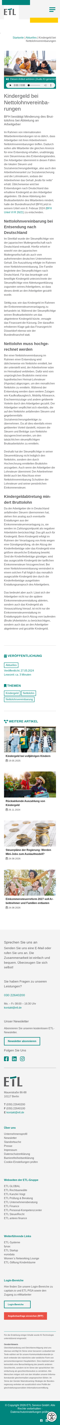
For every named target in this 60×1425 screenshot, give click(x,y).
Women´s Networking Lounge (21, 1258)
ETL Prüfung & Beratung (18, 1198)
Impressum (10, 1150)
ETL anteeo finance (15, 1218)
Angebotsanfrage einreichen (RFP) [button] (25, 1316)
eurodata (9, 1254)
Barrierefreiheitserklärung (19, 1158)
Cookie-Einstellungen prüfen (21, 1162)
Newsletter (10, 1138)
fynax (7, 1246)
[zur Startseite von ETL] (10, 11)
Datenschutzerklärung (17, 1154)
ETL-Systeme (12, 1242)
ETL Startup (11, 1250)
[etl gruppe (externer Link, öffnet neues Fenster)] (14, 1059)
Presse (8, 1146)
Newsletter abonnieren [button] (22, 1041)
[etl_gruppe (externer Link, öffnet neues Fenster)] (22, 1059)
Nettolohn (28, 693)
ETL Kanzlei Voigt (14, 1194)
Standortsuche (12, 1142)
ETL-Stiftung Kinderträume (20, 1262)
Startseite (18, 37)
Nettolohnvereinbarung (19, 699)
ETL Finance (11, 1206)
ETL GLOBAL (12, 1186)
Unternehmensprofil (15, 1134)
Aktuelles (31, 37)
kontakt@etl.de (13, 1007)
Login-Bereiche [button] (16, 1304)
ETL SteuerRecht (14, 1214)
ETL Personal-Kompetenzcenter (23, 1210)
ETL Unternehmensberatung (21, 1202)
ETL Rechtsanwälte (15, 1190)
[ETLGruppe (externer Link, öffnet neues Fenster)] (6, 1059)
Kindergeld (12, 693)
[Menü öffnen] (52, 10)
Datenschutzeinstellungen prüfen (30, 1411)
